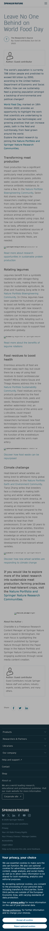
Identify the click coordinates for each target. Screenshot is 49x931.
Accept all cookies (24, 920)
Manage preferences (12, 910)
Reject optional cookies (24, 926)
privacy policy (18, 902)
